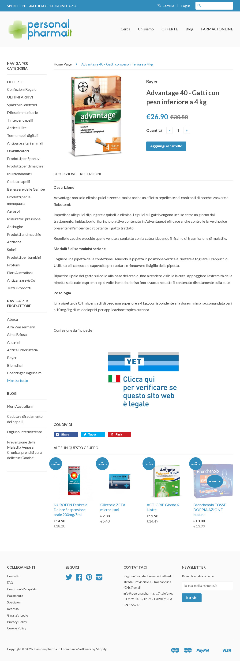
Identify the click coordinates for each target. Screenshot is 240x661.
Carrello (168, 6)
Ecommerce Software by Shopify (84, 649)
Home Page (63, 64)
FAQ (10, 583)
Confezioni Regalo (22, 89)
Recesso (13, 609)
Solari (11, 249)
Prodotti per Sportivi (23, 158)
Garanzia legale (17, 615)
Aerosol (13, 211)
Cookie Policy (16, 628)
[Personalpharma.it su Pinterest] (89, 579)
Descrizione (65, 174)
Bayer (12, 357)
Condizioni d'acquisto (22, 589)
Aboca (12, 319)
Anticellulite (16, 127)
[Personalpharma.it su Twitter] (68, 579)
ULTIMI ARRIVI (20, 97)
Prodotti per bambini (24, 257)
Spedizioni (14, 602)
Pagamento (15, 596)
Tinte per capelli (20, 120)
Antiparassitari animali (25, 143)
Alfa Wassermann (21, 327)
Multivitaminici (19, 173)
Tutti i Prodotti (19, 288)
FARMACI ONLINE (217, 29)
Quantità (154, 130)
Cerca (125, 29)
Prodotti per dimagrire (25, 166)
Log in (185, 6)
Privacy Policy (17, 622)
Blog (189, 29)
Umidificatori (18, 151)
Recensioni (90, 174)
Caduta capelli (18, 181)
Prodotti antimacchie (24, 234)
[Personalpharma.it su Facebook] (78, 579)
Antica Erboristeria (22, 350)
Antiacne (14, 242)
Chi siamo (146, 29)
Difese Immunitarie (22, 112)
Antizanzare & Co (21, 280)
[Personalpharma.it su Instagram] (99, 579)
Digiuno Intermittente (24, 431)
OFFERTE (169, 29)
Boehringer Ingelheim (24, 372)
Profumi (13, 265)
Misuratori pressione (24, 219)
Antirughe (15, 226)
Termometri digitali (22, 135)
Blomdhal (14, 365)
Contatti (13, 576)
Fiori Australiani (20, 272)
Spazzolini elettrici (22, 104)
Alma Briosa (17, 334)
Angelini (13, 342)
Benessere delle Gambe (26, 189)
